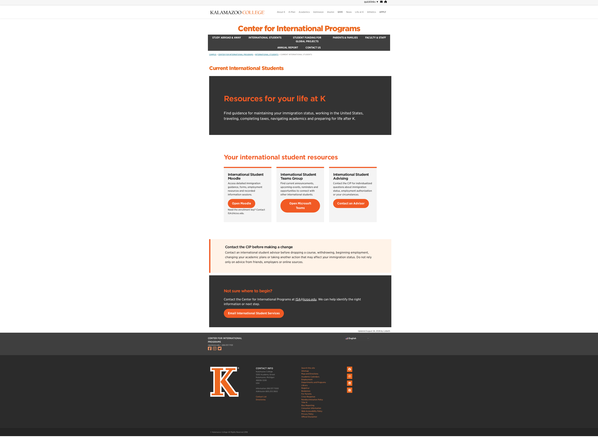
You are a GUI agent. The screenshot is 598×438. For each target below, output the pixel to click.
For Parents (306, 394)
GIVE (340, 12)
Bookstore (305, 391)
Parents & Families (345, 37)
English (352, 338)
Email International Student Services (254, 313)
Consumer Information (311, 408)
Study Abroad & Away (226, 37)
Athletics (371, 12)
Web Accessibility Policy (311, 411)
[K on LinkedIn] (350, 386)
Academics (304, 12)
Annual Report (287, 47)
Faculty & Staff (375, 37)
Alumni (330, 12)
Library (304, 385)
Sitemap (305, 371)
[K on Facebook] (350, 372)
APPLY (382, 12)
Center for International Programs (299, 28)
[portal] (385, 1)
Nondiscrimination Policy (312, 399)
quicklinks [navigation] (371, 1)
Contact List (261, 396)
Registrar (305, 388)
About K (281, 12)
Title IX (304, 402)
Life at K (359, 12)
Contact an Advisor (351, 203)
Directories (261, 399)
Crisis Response (308, 396)
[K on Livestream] (350, 393)
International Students (265, 37)
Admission (318, 12)
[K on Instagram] (350, 379)
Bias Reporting (307, 405)
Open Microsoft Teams (300, 206)
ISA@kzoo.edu (306, 299)
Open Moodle (241, 203)
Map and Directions (309, 374)
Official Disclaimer (309, 417)
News (349, 12)
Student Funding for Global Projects (307, 39)
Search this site (308, 368)
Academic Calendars (310, 377)
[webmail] (381, 1)
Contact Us (313, 47)
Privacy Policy (307, 414)
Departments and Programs (313, 382)
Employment (307, 379)
